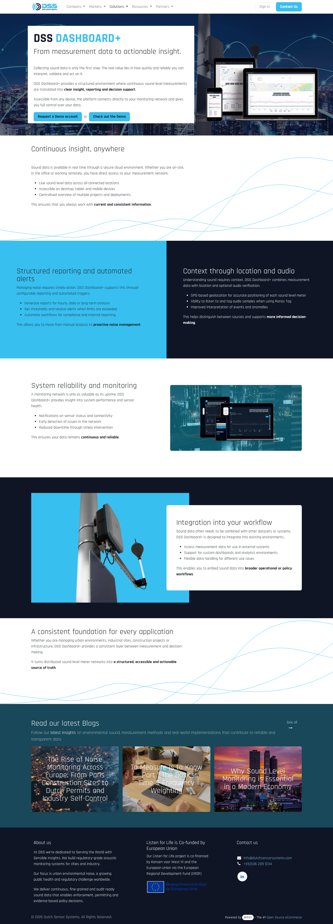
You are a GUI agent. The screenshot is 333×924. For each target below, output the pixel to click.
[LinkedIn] (242, 876)
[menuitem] (76, 7)
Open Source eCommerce (284, 917)
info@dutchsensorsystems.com (268, 858)
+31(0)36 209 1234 (258, 863)
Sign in (264, 6)
